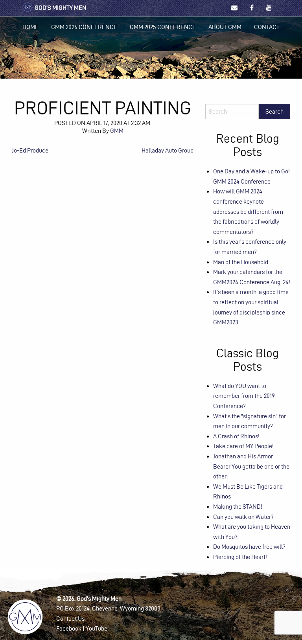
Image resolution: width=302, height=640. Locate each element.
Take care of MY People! (243, 446)
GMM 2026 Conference (84, 27)
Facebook (68, 628)
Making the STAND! (237, 506)
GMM (116, 130)
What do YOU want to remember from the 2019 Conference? (244, 396)
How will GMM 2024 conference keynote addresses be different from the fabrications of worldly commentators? (248, 211)
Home (30, 27)
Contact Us (70, 618)
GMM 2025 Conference (163, 27)
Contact (267, 27)
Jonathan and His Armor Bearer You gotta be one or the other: (251, 466)
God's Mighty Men (60, 7)
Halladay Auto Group (167, 150)
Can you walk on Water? (243, 516)
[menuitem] (30, 27)
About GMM (224, 27)
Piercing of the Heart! (240, 557)
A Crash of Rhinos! (236, 436)
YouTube (96, 628)
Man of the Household (240, 262)
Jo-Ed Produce (30, 150)
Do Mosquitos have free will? (249, 546)
